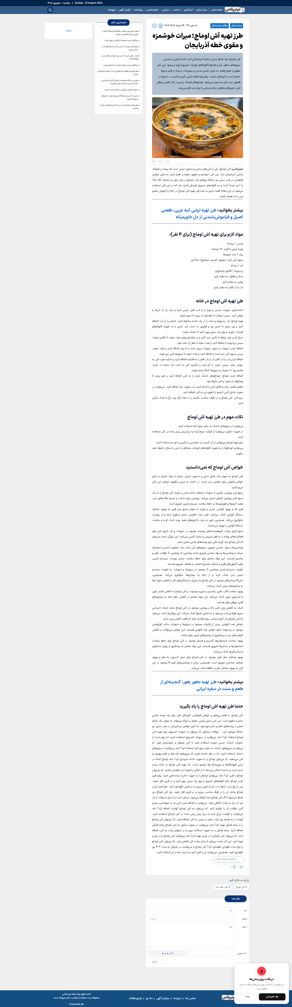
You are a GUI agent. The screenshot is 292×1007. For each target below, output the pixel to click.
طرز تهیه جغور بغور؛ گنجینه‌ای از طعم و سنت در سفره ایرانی (201, 685)
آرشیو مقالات (135, 998)
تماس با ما (190, 998)
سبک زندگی (236, 25)
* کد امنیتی (242, 953)
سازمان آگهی (162, 998)
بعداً (247, 996)
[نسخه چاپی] (160, 26)
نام (245, 910)
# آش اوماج (241, 887)
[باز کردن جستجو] (50, 10)
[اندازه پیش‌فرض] (161, 161)
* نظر (244, 927)
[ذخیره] (154, 26)
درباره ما (177, 998)
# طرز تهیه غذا (223, 887)
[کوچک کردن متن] (168, 161)
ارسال (154, 961)
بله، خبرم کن (272, 996)
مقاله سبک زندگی (220, 25)
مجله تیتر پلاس (69, 994)
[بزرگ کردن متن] (154, 161)
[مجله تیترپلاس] (235, 10)
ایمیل (244, 918)
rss (151, 998)
